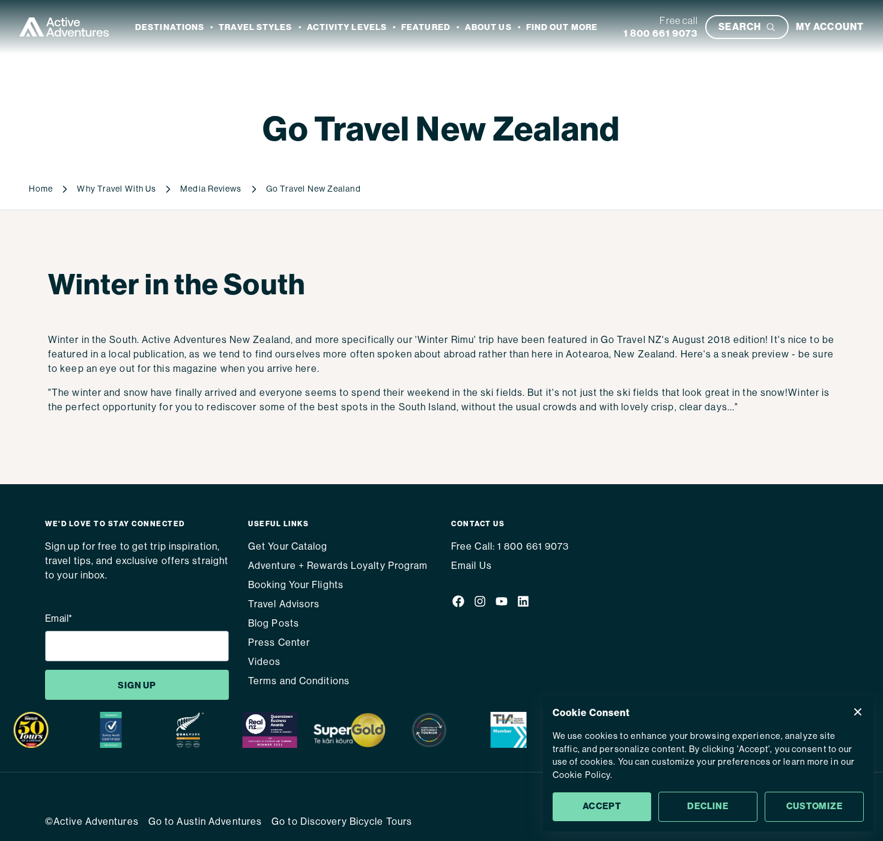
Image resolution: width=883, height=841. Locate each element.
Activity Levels (347, 27)
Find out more (562, 27)
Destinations (169, 27)
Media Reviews (210, 188)
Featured (426, 27)
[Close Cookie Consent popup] (858, 712)
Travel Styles (255, 27)
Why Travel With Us (116, 188)
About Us (488, 27)
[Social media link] (458, 603)
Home (41, 188)
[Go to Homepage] (64, 27)
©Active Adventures (92, 821)
